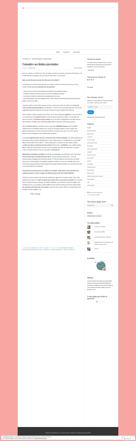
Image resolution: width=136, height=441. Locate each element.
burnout (46, 249)
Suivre (90, 112)
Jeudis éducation (91, 155)
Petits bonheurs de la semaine (95, 176)
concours (89, 136)
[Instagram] (91, 79)
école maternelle (91, 130)
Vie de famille (90, 185)
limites (66, 249)
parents (72, 249)
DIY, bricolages (91, 140)
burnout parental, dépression (61, 156)
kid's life (89, 161)
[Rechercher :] (100, 205)
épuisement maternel (66, 247)
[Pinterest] (93, 79)
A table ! (89, 127)
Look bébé (90, 164)
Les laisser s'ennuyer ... (100, 226)
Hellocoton (98, 194)
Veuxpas (93, 194)
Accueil (58, 52)
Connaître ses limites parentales (40, 64)
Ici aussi (90, 87)
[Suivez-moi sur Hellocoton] (94, 192)
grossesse (90, 146)
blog (41, 249)
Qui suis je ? (66, 52)
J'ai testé (89, 152)
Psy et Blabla (44, 247)
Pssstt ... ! (97, 248)
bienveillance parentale (30, 249)
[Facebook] (87, 79)
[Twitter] (89, 79)
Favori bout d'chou (92, 143)
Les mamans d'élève (99, 231)
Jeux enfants (90, 158)
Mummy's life (35, 247)
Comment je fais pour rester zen (102, 237)
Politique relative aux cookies (40, 438)
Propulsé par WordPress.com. (53, 432)
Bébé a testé (90, 133)
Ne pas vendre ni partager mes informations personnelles (76, 432)
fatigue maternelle (56, 249)
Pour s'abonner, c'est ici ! (95, 97)
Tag (88, 182)
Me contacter (76, 52)
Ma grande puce (91, 167)
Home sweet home (92, 149)
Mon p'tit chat (90, 170)
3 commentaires (78, 68)
